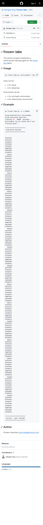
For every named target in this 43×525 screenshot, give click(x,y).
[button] (37, 74)
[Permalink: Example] (2, 104)
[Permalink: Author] (2, 426)
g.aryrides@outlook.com (28, 432)
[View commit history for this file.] (38, 28)
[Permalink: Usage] (2, 68)
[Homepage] (21, 3)
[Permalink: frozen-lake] (2, 51)
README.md (10, 33)
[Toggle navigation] (3, 3)
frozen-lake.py (11, 37)
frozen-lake (22, 10)
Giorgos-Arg (9, 10)
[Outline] (40, 44)
